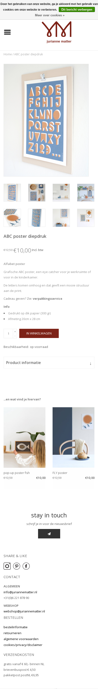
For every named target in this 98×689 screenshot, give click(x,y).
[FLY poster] (73, 437)
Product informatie (49, 363)
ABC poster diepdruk (28, 54)
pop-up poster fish (17, 473)
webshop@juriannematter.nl (24, 611)
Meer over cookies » (49, 15)
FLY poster (60, 473)
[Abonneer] (49, 533)
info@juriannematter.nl (20, 592)
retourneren (12, 633)
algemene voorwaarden (21, 639)
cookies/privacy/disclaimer (23, 645)
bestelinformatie (16, 627)
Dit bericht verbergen (76, 9)
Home (8, 54)
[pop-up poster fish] (24, 437)
